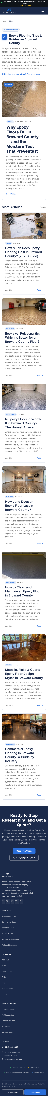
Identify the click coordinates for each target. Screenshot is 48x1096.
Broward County (8, 1009)
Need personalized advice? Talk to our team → (23, 74)
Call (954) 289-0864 (25, 858)
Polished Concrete (9, 945)
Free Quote (35, 1092)
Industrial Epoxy (8, 928)
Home (4, 21)
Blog (3, 983)
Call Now (14, 1092)
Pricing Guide (7, 989)
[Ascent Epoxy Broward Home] (9, 10)
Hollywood (6, 1026)
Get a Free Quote (24, 851)
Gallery (4, 965)
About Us (5, 960)
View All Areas (7, 1032)
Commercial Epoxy (9, 922)
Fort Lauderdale (8, 1015)
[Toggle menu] (42, 10)
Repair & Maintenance (10, 939)
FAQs (4, 977)
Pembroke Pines (8, 1021)
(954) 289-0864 (25, 5)
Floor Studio (6, 971)
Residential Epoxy (9, 916)
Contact (5, 994)
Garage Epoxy (7, 933)
